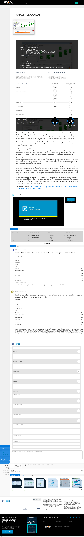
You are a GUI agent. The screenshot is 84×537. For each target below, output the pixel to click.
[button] (13, 344)
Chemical (74, 234)
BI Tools (19, 471)
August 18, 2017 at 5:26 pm (23, 291)
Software (43, 3)
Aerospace (74, 237)
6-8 (20, 235)
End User (56, 234)
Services (49, 3)
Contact (70, 521)
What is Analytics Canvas (6, 470)
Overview (7, 467)
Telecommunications (74, 235)
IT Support (56, 237)
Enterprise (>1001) (38, 237)
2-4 (20, 238)
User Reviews (7, 474)
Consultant (56, 238)
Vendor (70, 522)
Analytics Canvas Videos (6, 473)
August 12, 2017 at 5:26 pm (22, 249)
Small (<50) (38, 234)
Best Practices (35, 3)
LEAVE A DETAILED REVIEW (5, 476)
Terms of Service (46, 522)
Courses (61, 3)
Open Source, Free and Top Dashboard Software (45, 187)
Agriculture (74, 238)
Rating (8, 468)
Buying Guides (27, 3)
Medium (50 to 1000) (38, 235)
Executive (56, 240)
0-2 (20, 240)
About (44, 521)
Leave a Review (20, 246)
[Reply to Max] (15, 287)
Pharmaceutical (74, 240)
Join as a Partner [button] (7, 531)
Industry (55, 3)
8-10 (20, 234)
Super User (56, 235)
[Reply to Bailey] (15, 337)
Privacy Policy (58, 521)
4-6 (20, 237)
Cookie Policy (58, 522)
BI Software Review (14, 471)
